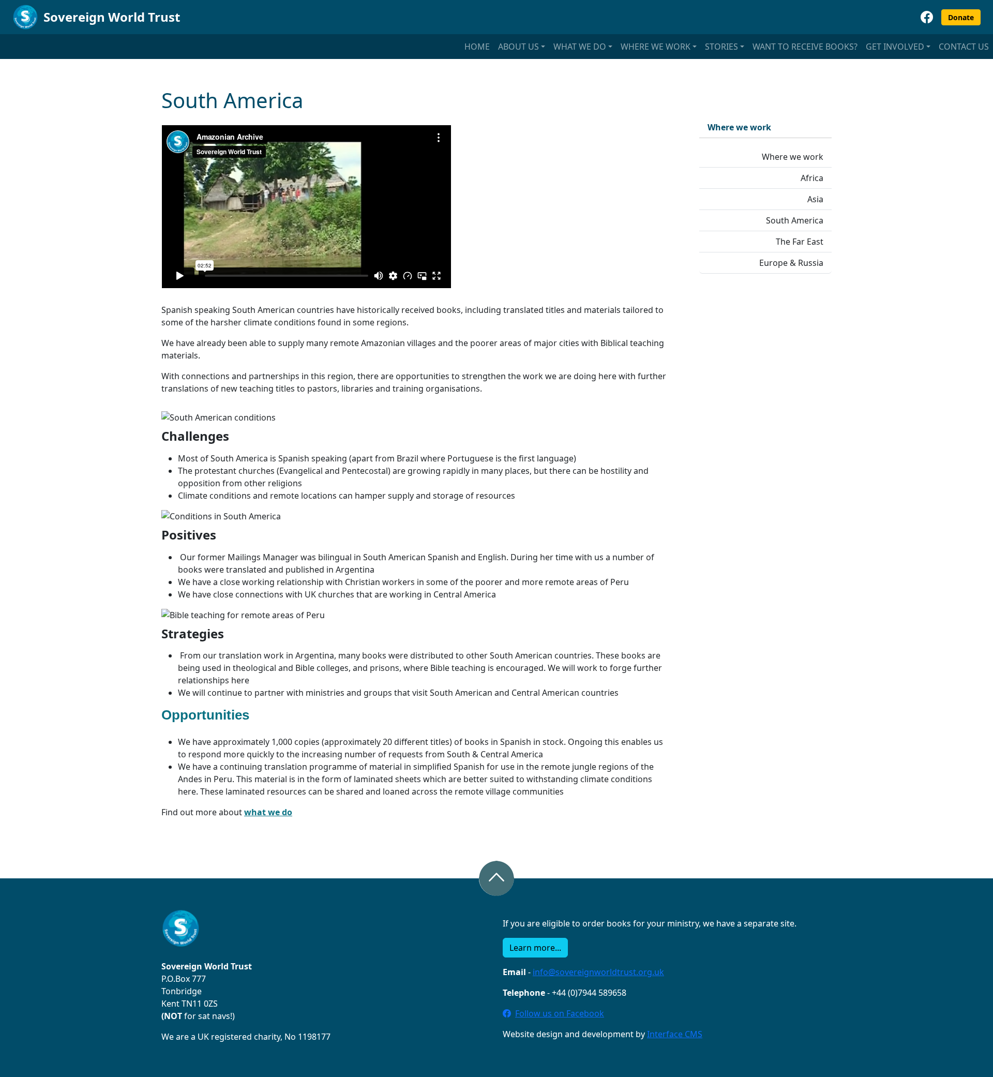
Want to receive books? (805, 46)
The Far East (799, 241)
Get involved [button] (895, 46)
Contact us (964, 46)
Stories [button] (721, 46)
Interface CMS (674, 1034)
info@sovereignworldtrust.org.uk (598, 972)
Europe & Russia (791, 262)
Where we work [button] (655, 46)
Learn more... (535, 947)
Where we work (792, 156)
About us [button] (518, 46)
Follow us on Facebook (559, 1013)
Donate (961, 17)
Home (477, 46)
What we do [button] (579, 46)
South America (794, 220)
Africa (812, 178)
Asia (815, 199)
